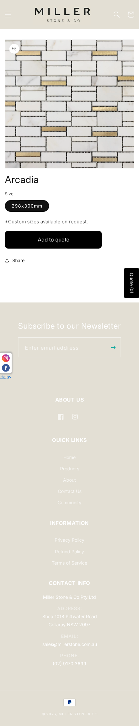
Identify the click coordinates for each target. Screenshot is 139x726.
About (69, 480)
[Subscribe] (113, 347)
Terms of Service (69, 563)
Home (69, 457)
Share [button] (18, 260)
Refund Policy (69, 551)
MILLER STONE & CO (78, 714)
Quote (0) (131, 283)
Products (69, 468)
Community (69, 502)
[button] (8, 14)
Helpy (5, 376)
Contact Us (69, 491)
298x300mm (27, 206)
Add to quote (53, 239)
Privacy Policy (69, 540)
